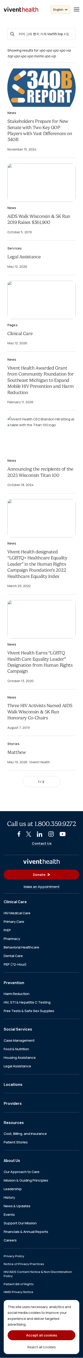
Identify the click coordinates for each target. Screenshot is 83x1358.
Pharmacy (12, 938)
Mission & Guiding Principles (26, 1180)
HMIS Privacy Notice (18, 1292)
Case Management (19, 1040)
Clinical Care (20, 333)
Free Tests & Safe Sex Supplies (29, 1011)
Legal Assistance (24, 256)
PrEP (7, 930)
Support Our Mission (20, 1223)
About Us (12, 1160)
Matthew (16, 752)
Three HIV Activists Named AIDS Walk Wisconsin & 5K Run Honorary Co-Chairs (39, 712)
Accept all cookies (41, 1335)
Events (9, 1214)
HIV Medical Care (17, 913)
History (9, 1197)
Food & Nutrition (16, 1049)
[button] (76, 9)
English (58, 9)
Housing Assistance (20, 1057)
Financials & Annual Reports (26, 1231)
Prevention (14, 982)
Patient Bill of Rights (19, 1284)
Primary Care (14, 921)
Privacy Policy (14, 1256)
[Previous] (30, 781)
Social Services (18, 1029)
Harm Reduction (17, 994)
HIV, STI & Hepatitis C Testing (27, 1002)
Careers (10, 1240)
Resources (14, 1122)
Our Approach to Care (21, 1171)
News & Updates (17, 1206)
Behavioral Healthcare (21, 947)
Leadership (13, 1188)
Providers (13, 1103)
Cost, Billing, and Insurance (25, 1133)
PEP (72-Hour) (15, 964)
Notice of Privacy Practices (24, 1264)
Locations (13, 1084)
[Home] (41, 861)
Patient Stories (16, 1142)
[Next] (52, 781)
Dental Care (13, 955)
